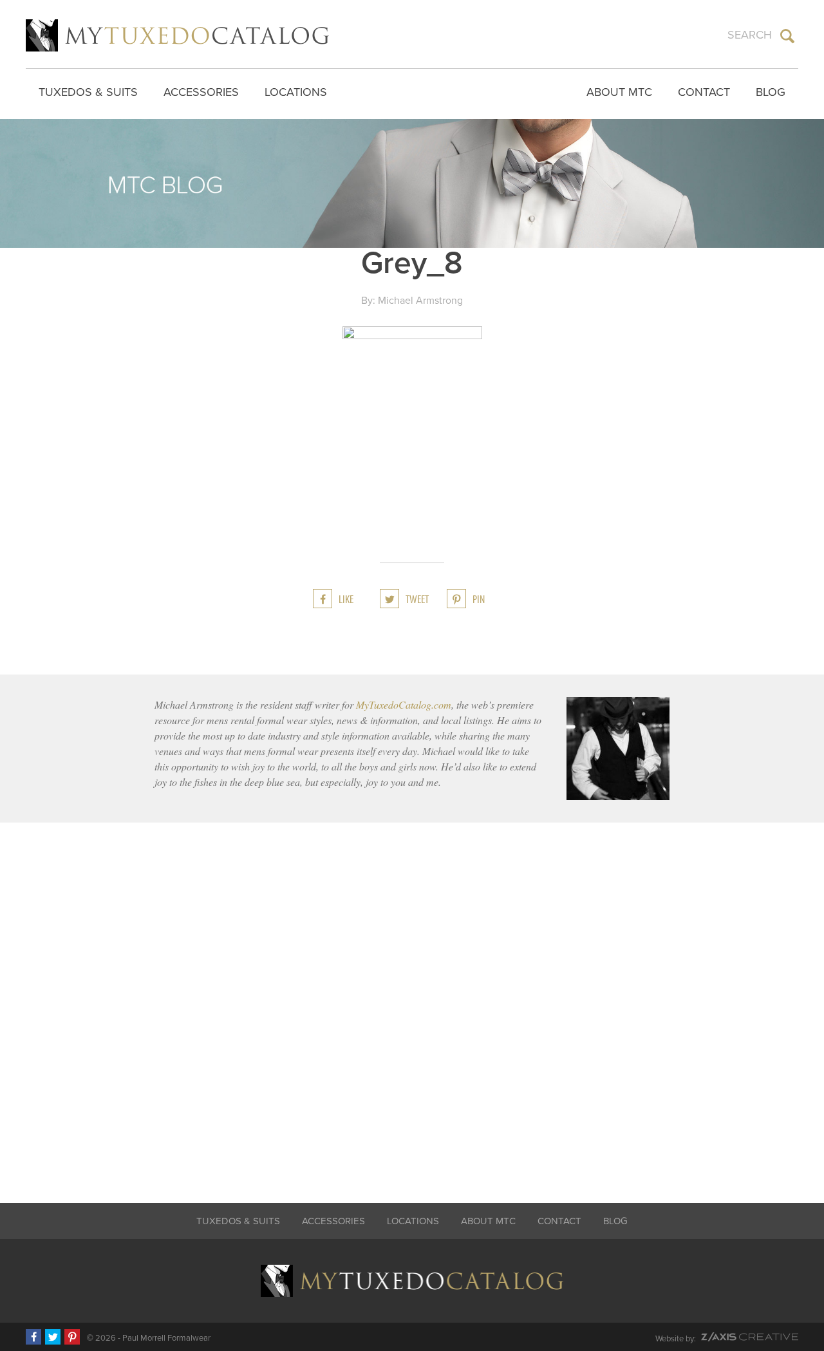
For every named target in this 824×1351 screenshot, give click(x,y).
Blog (770, 92)
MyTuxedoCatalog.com (403, 704)
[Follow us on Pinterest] (72, 1337)
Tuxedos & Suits (88, 92)
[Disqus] (412, 1004)
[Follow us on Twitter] (53, 1337)
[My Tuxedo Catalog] (177, 35)
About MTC (619, 92)
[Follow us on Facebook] (33, 1337)
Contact (704, 92)
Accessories (201, 92)
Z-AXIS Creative (749, 1336)
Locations (296, 92)
